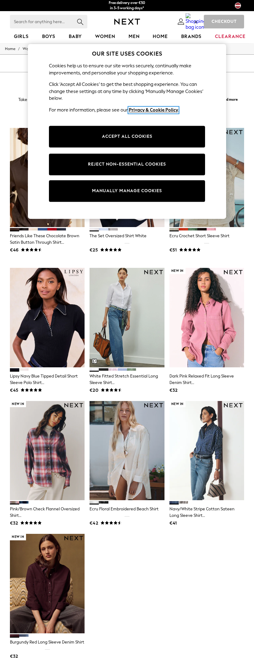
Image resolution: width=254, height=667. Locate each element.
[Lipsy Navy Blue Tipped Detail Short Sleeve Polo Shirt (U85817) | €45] (47, 317)
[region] (127, 131)
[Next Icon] (127, 22)
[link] (181, 21)
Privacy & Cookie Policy (153, 110)
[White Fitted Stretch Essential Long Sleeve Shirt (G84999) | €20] (127, 317)
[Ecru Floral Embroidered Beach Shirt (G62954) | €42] (127, 450)
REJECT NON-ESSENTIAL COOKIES (127, 164)
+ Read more (227, 98)
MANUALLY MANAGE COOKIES (127, 191)
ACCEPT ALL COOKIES (127, 136)
